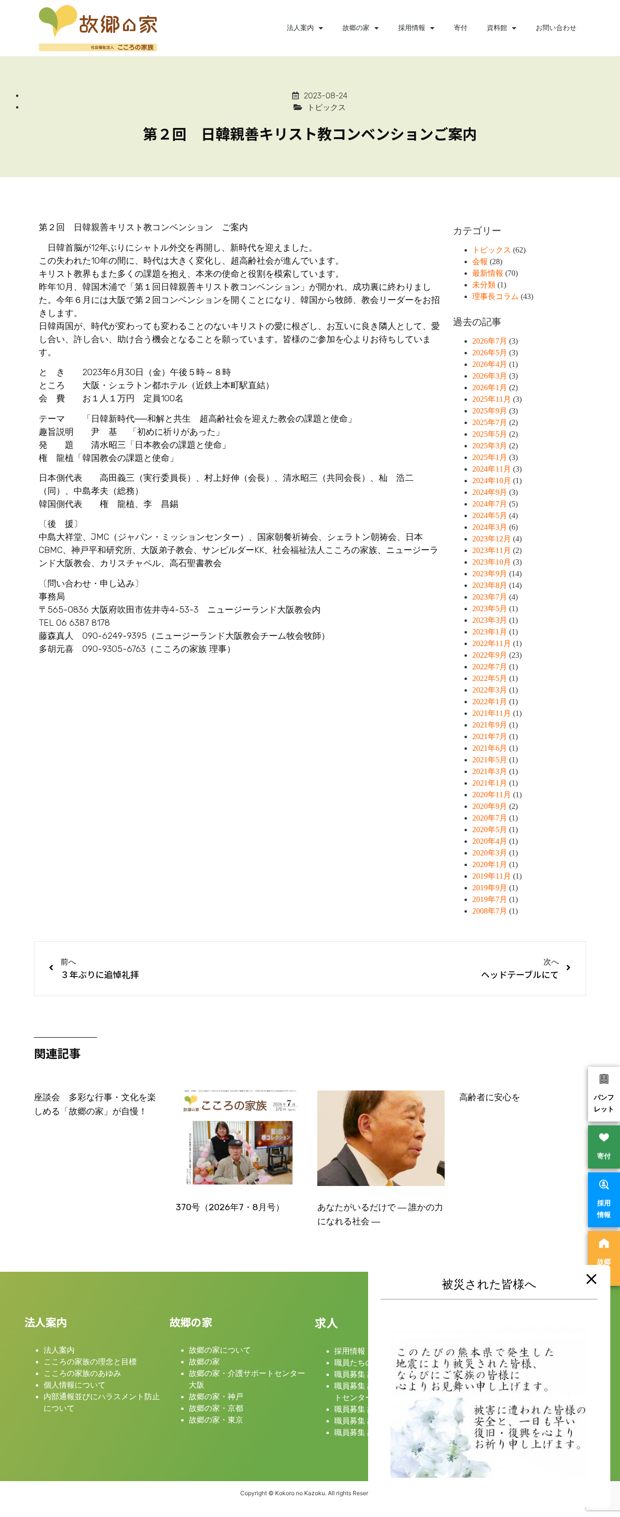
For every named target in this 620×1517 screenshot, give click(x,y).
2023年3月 (489, 620)
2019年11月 (491, 876)
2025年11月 (491, 399)
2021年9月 (489, 725)
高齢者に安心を (489, 1097)
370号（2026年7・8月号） (230, 1207)
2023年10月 (491, 562)
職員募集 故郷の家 (366, 1374)
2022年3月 (489, 690)
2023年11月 (491, 550)
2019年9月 (489, 888)
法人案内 (300, 28)
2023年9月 (489, 573)
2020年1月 (489, 864)
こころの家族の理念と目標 (90, 1362)
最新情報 (487, 273)
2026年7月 (489, 341)
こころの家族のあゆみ (82, 1373)
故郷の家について (220, 1350)
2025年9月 (489, 411)
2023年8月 (489, 585)
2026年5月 (489, 352)
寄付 (460, 28)
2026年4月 (489, 364)
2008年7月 (489, 911)
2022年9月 (489, 655)
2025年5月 (489, 434)
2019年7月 (489, 899)
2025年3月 (489, 446)
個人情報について (75, 1385)
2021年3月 (489, 771)
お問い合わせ (556, 28)
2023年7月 (489, 597)
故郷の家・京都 (216, 1408)
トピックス (491, 250)
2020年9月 (489, 806)
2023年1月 (489, 632)
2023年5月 (489, 608)
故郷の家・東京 (216, 1420)
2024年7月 (489, 504)
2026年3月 (489, 376)
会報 (480, 261)
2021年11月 (491, 713)
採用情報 (411, 28)
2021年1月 (489, 783)
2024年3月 (489, 527)
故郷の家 (356, 28)
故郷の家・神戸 (216, 1396)
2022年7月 (489, 667)
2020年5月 (489, 829)
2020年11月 (491, 794)
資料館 (497, 28)
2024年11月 (491, 469)
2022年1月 (489, 701)
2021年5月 (489, 760)
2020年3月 (489, 853)
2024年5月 (489, 515)
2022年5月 (489, 678)
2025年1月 (489, 457)
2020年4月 (489, 841)
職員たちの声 (357, 1363)
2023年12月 (491, 539)
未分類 (484, 285)
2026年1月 (489, 387)
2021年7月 (489, 736)
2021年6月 (489, 748)
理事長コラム (495, 296)
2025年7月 (489, 422)
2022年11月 (491, 643)
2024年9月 (489, 492)
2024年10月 (491, 480)
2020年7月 (489, 818)
